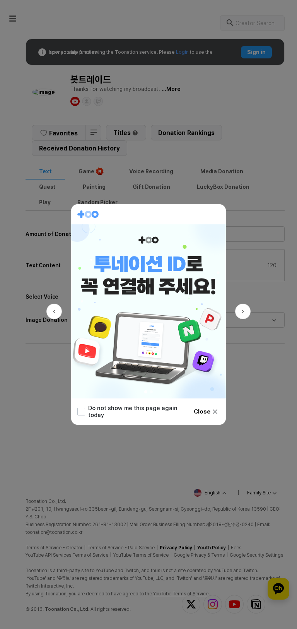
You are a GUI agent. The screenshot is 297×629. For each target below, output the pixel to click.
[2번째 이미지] (151, 391)
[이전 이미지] (54, 311)
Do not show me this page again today (133, 412)
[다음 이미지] (243, 311)
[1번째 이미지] (145, 391)
